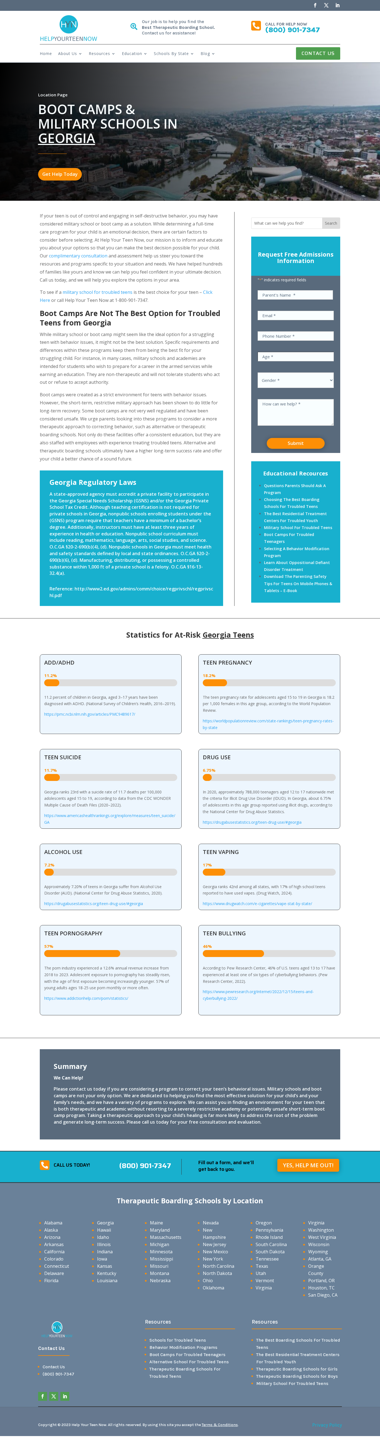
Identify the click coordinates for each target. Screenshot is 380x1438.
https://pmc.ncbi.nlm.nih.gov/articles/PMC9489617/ (89, 714)
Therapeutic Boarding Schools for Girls (296, 1369)
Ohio (208, 1280)
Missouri (159, 1266)
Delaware (54, 1273)
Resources (99, 54)
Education (132, 54)
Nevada (211, 1223)
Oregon (264, 1223)
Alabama (53, 1223)
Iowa (102, 1259)
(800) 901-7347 (292, 30)
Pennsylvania (269, 1230)
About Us (67, 54)
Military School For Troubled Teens (298, 527)
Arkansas (54, 1244)
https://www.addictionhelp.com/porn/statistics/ (86, 998)
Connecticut (56, 1266)
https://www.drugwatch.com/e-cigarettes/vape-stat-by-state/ (257, 903)
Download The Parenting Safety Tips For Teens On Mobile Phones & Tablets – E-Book (298, 583)
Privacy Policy (327, 1425)
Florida (51, 1280)
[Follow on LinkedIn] (337, 5)
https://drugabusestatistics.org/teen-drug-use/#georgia (252, 822)
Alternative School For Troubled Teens (189, 1361)
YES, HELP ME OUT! (308, 1165)
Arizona (52, 1237)
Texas (262, 1266)
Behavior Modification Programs (183, 1347)
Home (46, 54)
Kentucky (106, 1273)
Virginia (264, 1288)
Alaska (51, 1230)
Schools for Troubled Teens (177, 1340)
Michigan (159, 1244)
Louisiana (107, 1280)
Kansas (104, 1266)
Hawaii (104, 1230)
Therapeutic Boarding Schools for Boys (297, 1376)
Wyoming (318, 1252)
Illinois (104, 1244)
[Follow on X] (326, 5)
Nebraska (160, 1280)
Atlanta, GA (319, 1259)
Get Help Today (60, 174)
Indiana (105, 1252)
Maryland (160, 1230)
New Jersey (214, 1244)
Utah (261, 1273)
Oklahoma (213, 1288)
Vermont (265, 1280)
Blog (205, 54)
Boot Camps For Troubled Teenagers (187, 1354)
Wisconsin (318, 1244)
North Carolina (218, 1266)
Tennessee (267, 1259)
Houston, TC (321, 1288)
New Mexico (215, 1252)
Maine (156, 1223)
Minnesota (161, 1252)
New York (213, 1259)
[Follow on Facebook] (315, 5)
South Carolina (271, 1244)
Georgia (105, 1223)
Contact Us (318, 53)
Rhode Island (269, 1237)
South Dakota (270, 1252)
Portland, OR (321, 1280)
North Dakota (217, 1273)
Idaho (103, 1237)
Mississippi (161, 1259)
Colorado (53, 1259)
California (54, 1252)
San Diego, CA (322, 1295)
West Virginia (322, 1237)
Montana (159, 1273)
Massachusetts (165, 1237)
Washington (321, 1230)
